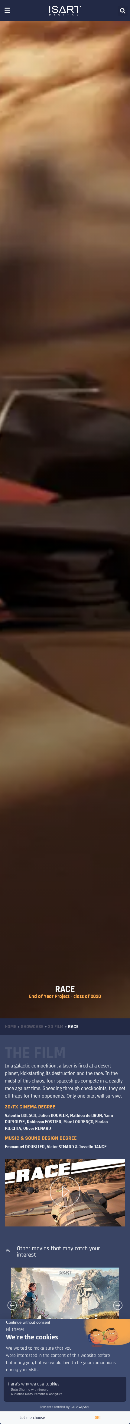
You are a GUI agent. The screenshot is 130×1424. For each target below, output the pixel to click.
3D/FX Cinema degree (30, 1106)
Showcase (32, 1027)
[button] (123, 11)
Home (10, 1027)
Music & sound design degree (41, 1138)
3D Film (55, 1027)
